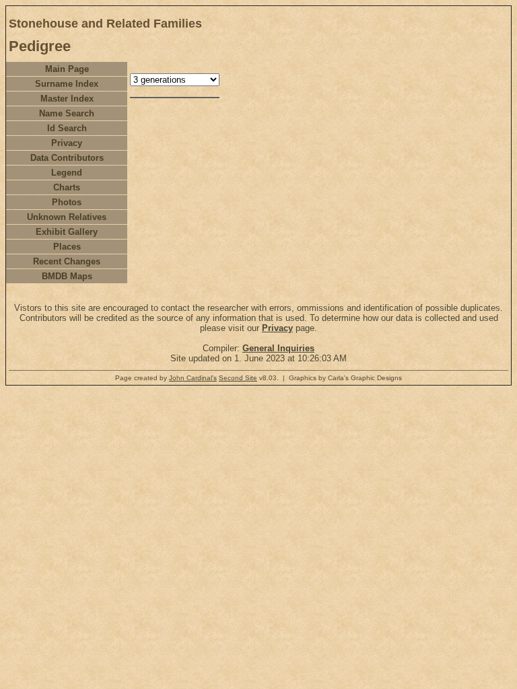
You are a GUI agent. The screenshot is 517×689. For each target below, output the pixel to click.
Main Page (67, 69)
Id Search (67, 128)
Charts (66, 187)
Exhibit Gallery (67, 232)
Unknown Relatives (66, 217)
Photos (66, 202)
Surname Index (66, 84)
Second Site (238, 378)
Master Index (67, 99)
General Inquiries (278, 348)
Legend (66, 173)
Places (67, 247)
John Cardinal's (193, 378)
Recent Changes (66, 261)
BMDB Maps (67, 276)
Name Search (66, 113)
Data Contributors (67, 158)
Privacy (66, 143)
